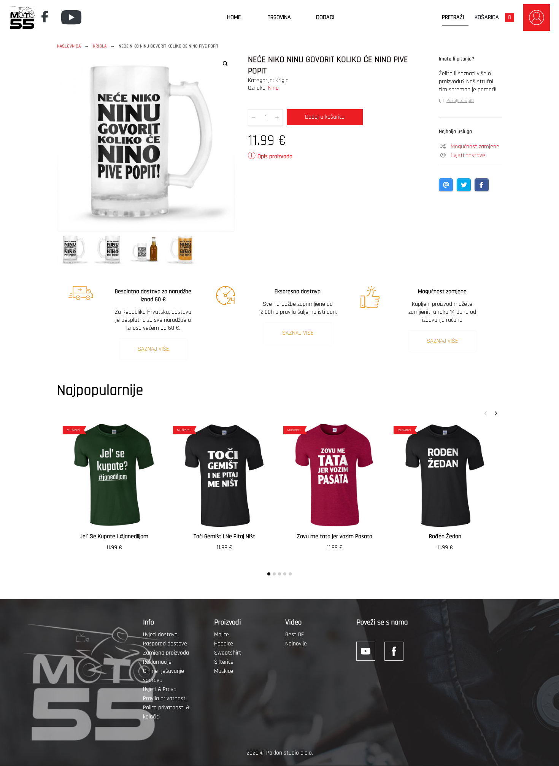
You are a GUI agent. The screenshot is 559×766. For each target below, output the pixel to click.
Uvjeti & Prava (159, 689)
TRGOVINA (279, 17)
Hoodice (223, 644)
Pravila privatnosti (165, 698)
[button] (225, 63)
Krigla (99, 46)
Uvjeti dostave (468, 155)
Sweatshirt (227, 653)
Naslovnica (69, 46)
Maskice (223, 671)
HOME (234, 17)
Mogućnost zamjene (475, 147)
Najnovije (296, 644)
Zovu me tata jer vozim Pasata (334, 536)
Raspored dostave (165, 644)
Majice (221, 635)
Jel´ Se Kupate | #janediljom (114, 536)
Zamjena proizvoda (166, 653)
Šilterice (223, 662)
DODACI (325, 17)
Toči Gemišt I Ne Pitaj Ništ (224, 536)
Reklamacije (157, 662)
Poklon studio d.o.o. (289, 753)
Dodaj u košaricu (325, 117)
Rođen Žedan (445, 536)
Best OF (294, 635)
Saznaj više (153, 349)
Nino (273, 88)
